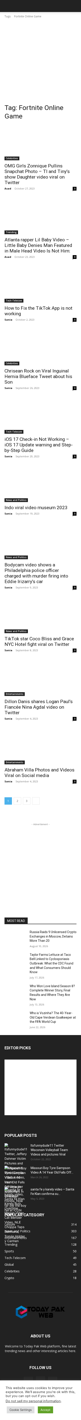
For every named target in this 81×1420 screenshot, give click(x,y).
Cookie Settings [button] (20, 1410)
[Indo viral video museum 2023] (40, 484)
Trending (11, 232)
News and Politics (16, 500)
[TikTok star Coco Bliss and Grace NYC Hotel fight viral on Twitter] (40, 615)
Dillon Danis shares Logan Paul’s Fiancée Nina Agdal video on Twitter (38, 707)
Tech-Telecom (14, 300)
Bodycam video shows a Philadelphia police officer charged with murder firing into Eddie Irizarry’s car (36, 573)
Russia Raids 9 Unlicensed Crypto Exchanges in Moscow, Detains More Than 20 (53, 936)
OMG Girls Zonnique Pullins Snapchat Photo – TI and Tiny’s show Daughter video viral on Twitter (37, 174)
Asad (7, 188)
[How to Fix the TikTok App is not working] (40, 285)
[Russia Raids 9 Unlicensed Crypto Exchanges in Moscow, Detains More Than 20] (15, 937)
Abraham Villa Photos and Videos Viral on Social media (39, 772)
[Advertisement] (40, 61)
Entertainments (14, 694)
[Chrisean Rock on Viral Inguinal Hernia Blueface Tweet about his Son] (40, 347)
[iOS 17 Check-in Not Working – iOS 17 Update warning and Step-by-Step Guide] (40, 416)
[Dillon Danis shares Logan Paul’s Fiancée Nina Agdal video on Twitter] (40, 678)
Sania (8, 319)
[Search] (74, 6)
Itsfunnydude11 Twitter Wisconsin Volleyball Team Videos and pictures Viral (49, 1150)
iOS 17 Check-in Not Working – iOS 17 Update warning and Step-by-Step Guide (38, 445)
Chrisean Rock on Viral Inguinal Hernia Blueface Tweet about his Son (38, 376)
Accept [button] (45, 1410)
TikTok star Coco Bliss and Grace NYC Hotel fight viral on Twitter (39, 641)
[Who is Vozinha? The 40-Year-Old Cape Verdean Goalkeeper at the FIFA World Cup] (15, 1018)
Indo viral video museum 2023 (36, 507)
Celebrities (12, 158)
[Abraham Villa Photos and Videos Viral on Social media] (40, 746)
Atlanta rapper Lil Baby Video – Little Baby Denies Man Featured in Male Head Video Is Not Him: (38, 245)
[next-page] (36, 801)
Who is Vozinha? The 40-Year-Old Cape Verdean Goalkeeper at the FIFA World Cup (53, 1017)
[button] (7, 6)
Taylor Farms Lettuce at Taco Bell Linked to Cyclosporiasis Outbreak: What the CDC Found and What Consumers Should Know (51, 963)
